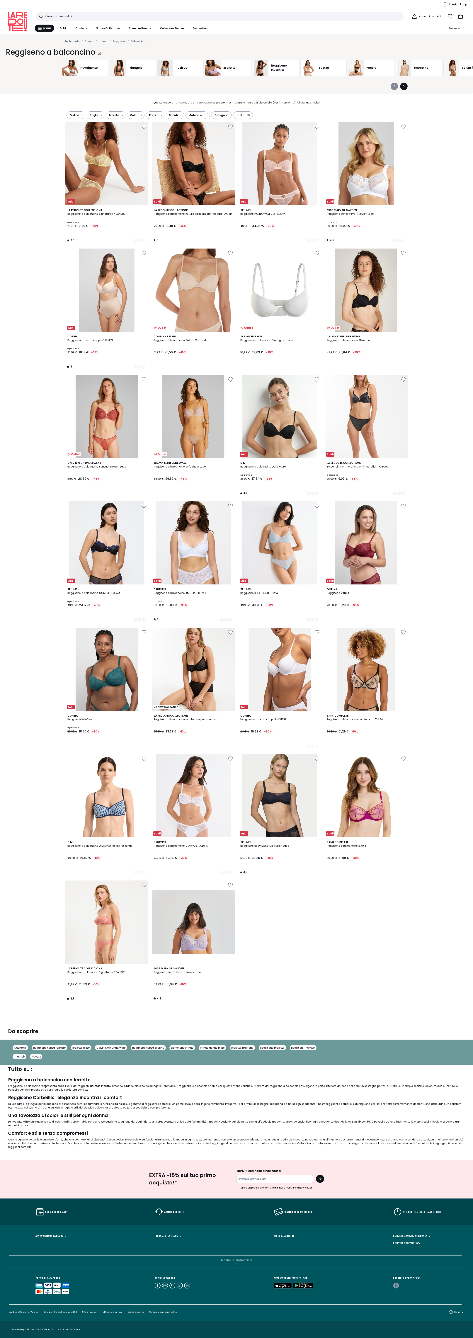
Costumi (81, 28)
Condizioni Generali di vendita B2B (60, 1312)
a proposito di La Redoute (50, 1235)
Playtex (36, 1056)
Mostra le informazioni (236, 1260)
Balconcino (138, 41)
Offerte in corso (89, 1312)
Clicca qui (276, 1187)
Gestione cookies (136, 1312)
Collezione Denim (172, 28)
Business (454, 28)
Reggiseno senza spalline (148, 1048)
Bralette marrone (242, 1048)
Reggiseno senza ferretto (49, 1048)
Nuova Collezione (108, 28)
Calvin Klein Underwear (111, 1048)
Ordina (74, 115)
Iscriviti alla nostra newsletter (259, 1171)
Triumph (19, 1056)
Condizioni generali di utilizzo (163, 1312)
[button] (460, 16)
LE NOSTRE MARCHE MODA (407, 1243)
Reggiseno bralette (272, 1048)
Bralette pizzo (81, 1048)
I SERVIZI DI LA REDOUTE (168, 1235)
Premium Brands (140, 28)
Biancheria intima (182, 1048)
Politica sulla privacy (112, 1312)
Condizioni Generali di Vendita (23, 1312)
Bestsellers (200, 28)
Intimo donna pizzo (212, 1048)
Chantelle (20, 1048)
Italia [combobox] (457, 1312)
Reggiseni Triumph (303, 1048)
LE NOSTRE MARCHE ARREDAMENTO (411, 1235)
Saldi (63, 28)
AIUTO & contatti (284, 1235)
